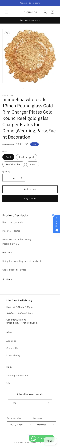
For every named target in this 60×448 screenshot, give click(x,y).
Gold (8, 157)
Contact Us (12, 348)
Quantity (6, 171)
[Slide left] (23, 89)
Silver (33, 164)
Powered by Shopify (38, 442)
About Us (11, 340)
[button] (6, 12)
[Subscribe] (48, 403)
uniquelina (24, 442)
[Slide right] (37, 89)
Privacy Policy (13, 355)
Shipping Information (17, 375)
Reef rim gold (26, 157)
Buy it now (30, 198)
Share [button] (9, 279)
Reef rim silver (13, 164)
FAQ (8, 382)
